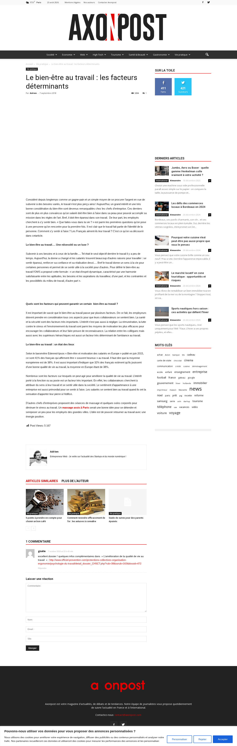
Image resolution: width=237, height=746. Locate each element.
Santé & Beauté (137, 54)
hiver (178, 383)
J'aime (163, 79)
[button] (207, 54)
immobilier (200, 383)
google (191, 377)
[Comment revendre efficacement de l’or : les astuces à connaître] (86, 502)
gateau (181, 377)
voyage (174, 413)
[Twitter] (208, 2)
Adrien (33, 93)
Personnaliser (179, 739)
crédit (178, 366)
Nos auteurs (89, 2)
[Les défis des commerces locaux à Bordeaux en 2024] (162, 206)
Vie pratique (181, 54)
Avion (167, 355)
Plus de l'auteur (75, 481)
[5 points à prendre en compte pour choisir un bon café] (45, 502)
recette (188, 395)
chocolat (178, 360)
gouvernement (165, 383)
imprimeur (162, 390)
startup (187, 401)
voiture (162, 413)
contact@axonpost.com (128, 715)
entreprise (200, 372)
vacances (184, 407)
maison (173, 390)
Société (50, 54)
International (162, 180)
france (172, 377)
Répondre (42, 568)
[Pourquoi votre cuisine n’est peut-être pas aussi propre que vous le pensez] (162, 240)
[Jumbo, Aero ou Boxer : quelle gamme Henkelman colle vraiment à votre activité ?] (162, 171)
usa (175, 407)
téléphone (164, 407)
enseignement (182, 372)
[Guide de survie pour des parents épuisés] (128, 502)
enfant (168, 372)
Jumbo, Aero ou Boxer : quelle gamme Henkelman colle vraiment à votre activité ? (190, 171)
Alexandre (175, 180)
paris (167, 395)
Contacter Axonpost (107, 2)
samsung (162, 401)
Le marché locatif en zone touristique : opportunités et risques (188, 276)
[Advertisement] (86, 188)
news (195, 389)
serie (172, 401)
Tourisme (116, 54)
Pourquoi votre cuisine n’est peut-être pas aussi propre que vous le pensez (190, 241)
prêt (174, 395)
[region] (118, 736)
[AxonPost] (118, 27)
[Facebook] (202, 2)
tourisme (197, 401)
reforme (199, 395)
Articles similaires (42, 481)
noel (160, 395)
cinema (188, 360)
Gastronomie (160, 54)
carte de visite (164, 360)
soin (179, 401)
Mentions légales (72, 2)
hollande (187, 383)
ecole (160, 372)
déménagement (199, 366)
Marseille (183, 390)
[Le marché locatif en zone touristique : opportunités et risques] (162, 276)
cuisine (186, 366)
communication (165, 366)
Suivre (183, 79)
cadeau (191, 354)
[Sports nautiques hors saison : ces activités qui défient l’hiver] (162, 311)
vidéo (195, 407)
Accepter (223, 739)
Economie (67, 54)
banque (176, 355)
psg (180, 395)
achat (160, 354)
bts (183, 355)
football (161, 377)
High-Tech (98, 54)
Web (82, 54)
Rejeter (202, 739)
